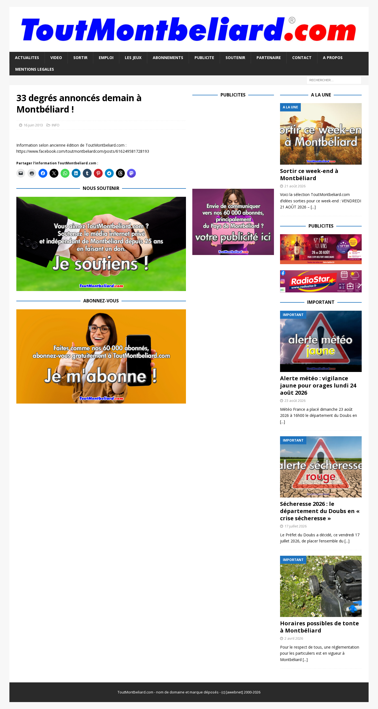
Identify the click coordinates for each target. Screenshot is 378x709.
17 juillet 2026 (295, 526)
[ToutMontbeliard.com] (189, 48)
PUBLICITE (204, 57)
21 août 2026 (294, 185)
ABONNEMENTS (168, 57)
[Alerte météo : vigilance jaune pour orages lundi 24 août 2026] (321, 341)
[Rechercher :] (334, 79)
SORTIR (80, 57)
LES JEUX (133, 57)
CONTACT (302, 57)
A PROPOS (333, 57)
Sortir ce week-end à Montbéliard (309, 174)
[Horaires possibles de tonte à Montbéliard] (321, 586)
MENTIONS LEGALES (34, 69)
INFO (55, 125)
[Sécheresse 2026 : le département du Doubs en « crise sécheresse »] (321, 467)
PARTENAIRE (269, 57)
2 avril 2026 (293, 638)
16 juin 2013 (33, 125)
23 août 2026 (294, 400)
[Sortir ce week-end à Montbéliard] (321, 133)
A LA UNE (321, 95)
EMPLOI (106, 57)
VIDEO (56, 57)
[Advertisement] (238, 142)
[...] (313, 207)
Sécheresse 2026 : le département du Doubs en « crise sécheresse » (320, 511)
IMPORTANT (321, 302)
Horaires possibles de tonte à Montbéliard (319, 626)
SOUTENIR (235, 57)
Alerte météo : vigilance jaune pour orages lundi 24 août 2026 (318, 385)
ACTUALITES (27, 57)
